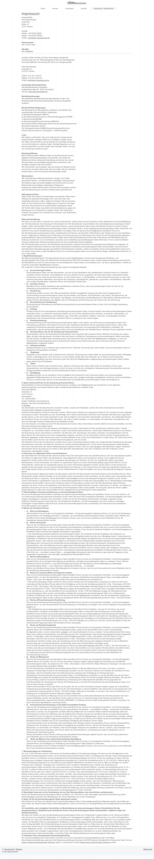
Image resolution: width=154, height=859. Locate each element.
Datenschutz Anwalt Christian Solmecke (95, 842)
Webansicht (147, 849)
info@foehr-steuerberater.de (39, 38)
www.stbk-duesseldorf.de (38, 92)
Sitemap (19, 849)
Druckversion (9, 849)
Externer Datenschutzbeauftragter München (38, 842)
